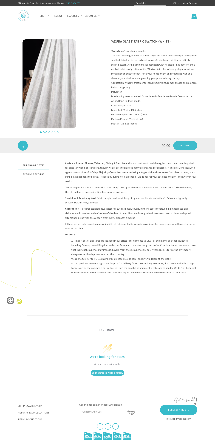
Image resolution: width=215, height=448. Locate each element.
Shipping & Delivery (30, 405)
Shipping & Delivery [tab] (33, 165)
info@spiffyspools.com (178, 418)
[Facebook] (100, 426)
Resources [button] (72, 15)
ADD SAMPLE (185, 145)
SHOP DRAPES (73, 3)
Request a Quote (178, 409)
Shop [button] (43, 15)
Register (193, 3)
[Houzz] (115, 426)
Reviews (57, 15)
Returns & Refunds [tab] (33, 174)
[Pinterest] (108, 426)
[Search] (168, 3)
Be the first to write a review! (108, 372)
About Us (91, 15)
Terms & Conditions (30, 419)
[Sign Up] (131, 412)
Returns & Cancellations (33, 412)
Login (184, 3)
